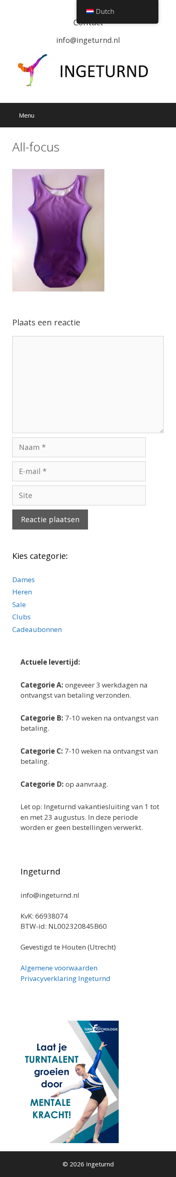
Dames (23, 579)
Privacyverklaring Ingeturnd (65, 978)
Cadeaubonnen (37, 629)
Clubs (21, 616)
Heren (22, 591)
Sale (19, 604)
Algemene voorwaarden (58, 967)
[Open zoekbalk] (164, 115)
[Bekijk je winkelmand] (141, 115)
